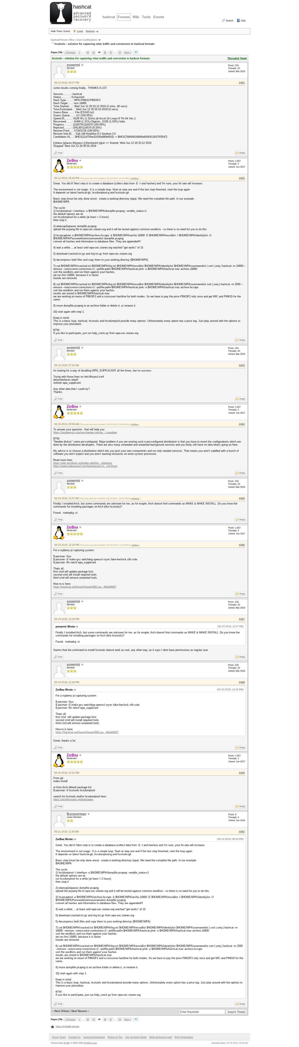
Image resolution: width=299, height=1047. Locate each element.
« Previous (70, 52)
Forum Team (59, 1037)
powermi (73, 65)
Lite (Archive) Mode (136, 1037)
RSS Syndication (184, 1037)
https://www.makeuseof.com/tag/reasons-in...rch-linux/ (85, 466)
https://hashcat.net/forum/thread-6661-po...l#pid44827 (84, 586)
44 (93, 52)
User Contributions (86, 39)
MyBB (66, 1043)
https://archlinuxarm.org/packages (73, 799)
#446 (242, 545)
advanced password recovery (81, 12)
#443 (242, 365)
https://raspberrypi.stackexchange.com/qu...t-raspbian (85, 432)
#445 (242, 498)
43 (87, 52)
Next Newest (79, 1011)
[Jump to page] (136, 52)
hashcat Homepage (94, 1037)
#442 (242, 178)
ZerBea (134, 178)
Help (243, 20)
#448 (242, 682)
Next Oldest (62, 1011)
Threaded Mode (237, 58)
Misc (71, 39)
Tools (146, 17)
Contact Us (74, 1037)
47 (111, 52)
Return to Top (115, 1037)
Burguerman (76, 814)
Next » (127, 52)
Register (90, 31)
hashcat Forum (59, 39)
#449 (242, 772)
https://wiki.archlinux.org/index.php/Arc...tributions (82, 463)
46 (105, 52)
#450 (242, 831)
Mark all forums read (160, 1037)
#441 (242, 82)
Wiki (136, 17)
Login (80, 31)
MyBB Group (90, 1043)
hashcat (109, 17)
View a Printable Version (67, 1026)
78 (119, 52)
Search (229, 20)
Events (158, 17)
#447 (242, 619)
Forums (124, 17)
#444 (242, 424)
